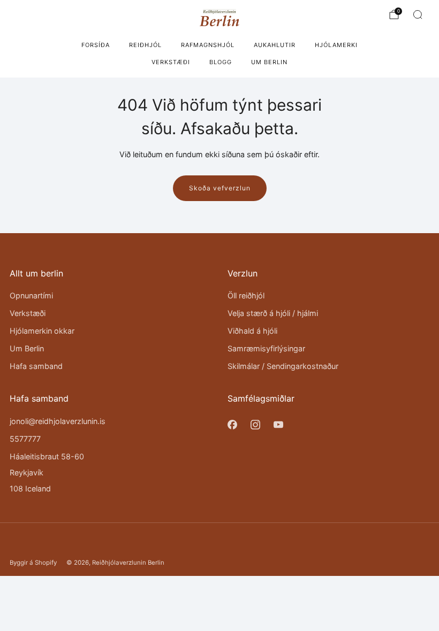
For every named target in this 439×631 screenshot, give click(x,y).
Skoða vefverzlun (220, 188)
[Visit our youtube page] (278, 424)
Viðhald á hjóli (252, 330)
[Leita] (417, 14)
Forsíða (95, 45)
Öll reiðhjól (246, 295)
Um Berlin (269, 62)
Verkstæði (171, 62)
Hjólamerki (336, 45)
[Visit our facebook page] (232, 424)
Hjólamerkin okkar (42, 330)
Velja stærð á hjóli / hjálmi (273, 313)
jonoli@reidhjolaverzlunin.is (57, 421)
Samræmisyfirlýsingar (266, 348)
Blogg (220, 62)
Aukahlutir (275, 45)
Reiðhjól (145, 45)
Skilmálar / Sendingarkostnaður (283, 366)
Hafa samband (36, 366)
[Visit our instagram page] (255, 424)
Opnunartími (31, 295)
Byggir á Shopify (33, 562)
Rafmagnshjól (207, 45)
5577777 (25, 438)
